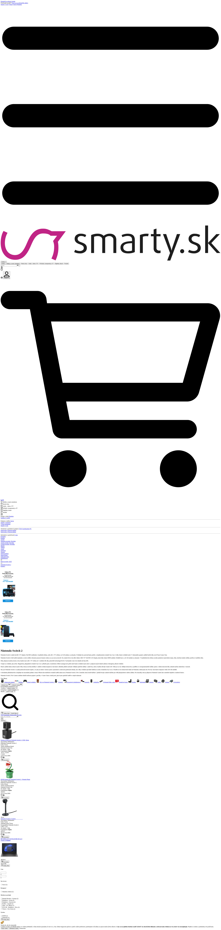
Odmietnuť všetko (13, 928)
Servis (15, 4)
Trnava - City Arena (8, 909)
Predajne (19, 4)
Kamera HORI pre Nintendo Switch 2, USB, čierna (15, 740)
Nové (4, 884)
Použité (66, 263)
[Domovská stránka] (110, 243)
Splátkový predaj (5, 518)
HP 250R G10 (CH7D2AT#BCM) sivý (11, 839)
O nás (16, 535)
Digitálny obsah (59, 263)
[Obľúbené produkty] (2, 270)
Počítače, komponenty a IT (46, 263)
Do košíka (6, 760)
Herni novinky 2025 (6, 561)
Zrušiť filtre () (14, 713)
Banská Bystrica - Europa (10, 898)
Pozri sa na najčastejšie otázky (20, 3)
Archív (2, 539)
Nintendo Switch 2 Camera (12, 818)
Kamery (3, 566)
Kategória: (3, 690)
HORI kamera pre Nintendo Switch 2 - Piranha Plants (15, 779)
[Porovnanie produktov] (2, 278)
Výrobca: (3, 688)
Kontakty (3, 536)
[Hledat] (19, 265)
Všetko (3, 263)
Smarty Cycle (4, 4)
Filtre (4, 721)
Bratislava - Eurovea (8, 902)
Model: (3, 691)
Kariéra (3, 538)
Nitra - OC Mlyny (8, 905)
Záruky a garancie (6, 522)
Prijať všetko (4, 928)
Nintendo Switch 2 (6, 564)
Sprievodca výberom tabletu (8, 532)
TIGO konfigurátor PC (25, 529)
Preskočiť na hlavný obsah (8, 1)
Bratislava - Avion (8, 900)
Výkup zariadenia (5, 524)
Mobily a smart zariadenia (13, 263)
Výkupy (10, 4)
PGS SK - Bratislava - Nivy (11, 907)
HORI (5, 916)
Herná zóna (24, 263)
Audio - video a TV (33, 263)
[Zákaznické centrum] (2, 268)
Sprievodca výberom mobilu (8, 530)
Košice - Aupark (7, 904)
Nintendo (5, 917)
